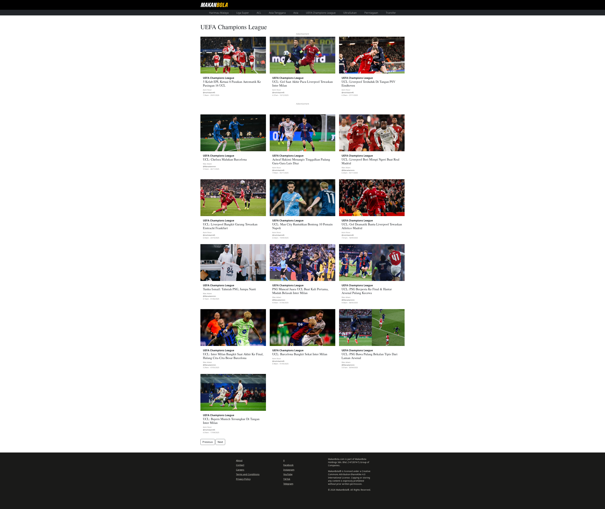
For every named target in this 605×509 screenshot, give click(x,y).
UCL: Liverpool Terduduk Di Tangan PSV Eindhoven (368, 83)
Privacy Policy (243, 479)
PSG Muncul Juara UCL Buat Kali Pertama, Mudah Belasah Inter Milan (300, 291)
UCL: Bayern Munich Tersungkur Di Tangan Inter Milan (231, 421)
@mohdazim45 (209, 92)
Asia (295, 12)
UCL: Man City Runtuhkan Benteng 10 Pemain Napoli (302, 226)
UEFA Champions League (321, 12)
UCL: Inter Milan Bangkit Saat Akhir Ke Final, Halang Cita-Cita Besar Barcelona (233, 356)
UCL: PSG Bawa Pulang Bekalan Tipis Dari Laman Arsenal (370, 356)
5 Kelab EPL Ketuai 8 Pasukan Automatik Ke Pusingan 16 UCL (232, 83)
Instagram (288, 469)
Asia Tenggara (277, 12)
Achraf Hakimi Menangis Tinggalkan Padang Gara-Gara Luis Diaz (301, 161)
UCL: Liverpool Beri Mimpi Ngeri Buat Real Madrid (370, 161)
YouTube (287, 474)
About (239, 460)
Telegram (288, 483)
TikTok (286, 479)
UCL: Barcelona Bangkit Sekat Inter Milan (299, 354)
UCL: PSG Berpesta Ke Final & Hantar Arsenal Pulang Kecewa (367, 291)
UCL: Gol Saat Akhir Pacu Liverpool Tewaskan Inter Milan (302, 83)
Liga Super (242, 12)
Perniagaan (371, 12)
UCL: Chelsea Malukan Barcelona (225, 159)
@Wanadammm (209, 166)
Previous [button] (207, 442)
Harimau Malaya (219, 12)
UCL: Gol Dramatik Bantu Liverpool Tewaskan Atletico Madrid (372, 226)
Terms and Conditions (247, 474)
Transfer (391, 12)
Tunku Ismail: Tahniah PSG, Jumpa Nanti (229, 289)
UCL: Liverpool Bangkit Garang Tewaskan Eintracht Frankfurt (230, 226)
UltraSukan (350, 12)
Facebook (288, 465)
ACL (259, 12)
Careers (240, 469)
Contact (240, 465)
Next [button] (220, 442)
